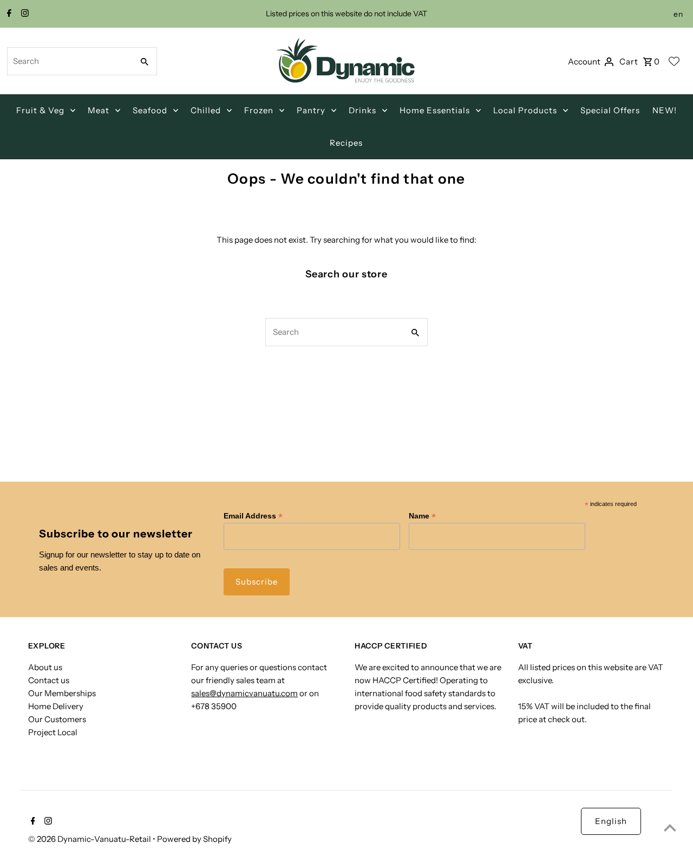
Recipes (346, 143)
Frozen (258, 110)
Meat (98, 110)
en (678, 14)
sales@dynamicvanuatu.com (244, 693)
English (611, 821)
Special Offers (610, 110)
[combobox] (69, 61)
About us (45, 667)
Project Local (52, 732)
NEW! (664, 110)
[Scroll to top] (670, 827)
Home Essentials (435, 110)
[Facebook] (7, 14)
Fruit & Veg (40, 110)
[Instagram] (23, 14)
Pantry (311, 110)
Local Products (525, 110)
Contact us (48, 680)
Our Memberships (62, 693)
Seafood (150, 110)
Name (422, 516)
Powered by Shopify (194, 839)
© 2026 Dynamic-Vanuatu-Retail (90, 839)
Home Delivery (55, 706)
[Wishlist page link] (674, 61)
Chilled (206, 110)
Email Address (253, 516)
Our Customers (57, 719)
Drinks (362, 110)
